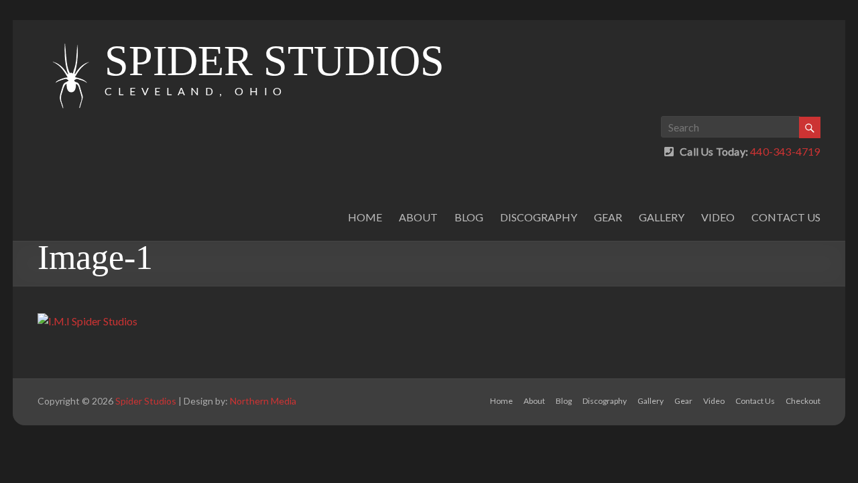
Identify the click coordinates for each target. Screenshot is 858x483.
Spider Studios (274, 61)
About (418, 217)
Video (718, 217)
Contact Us (785, 217)
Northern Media (263, 401)
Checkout (803, 401)
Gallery (661, 217)
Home (365, 217)
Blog (468, 217)
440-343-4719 (784, 151)
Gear (608, 217)
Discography (538, 217)
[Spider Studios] (71, 36)
